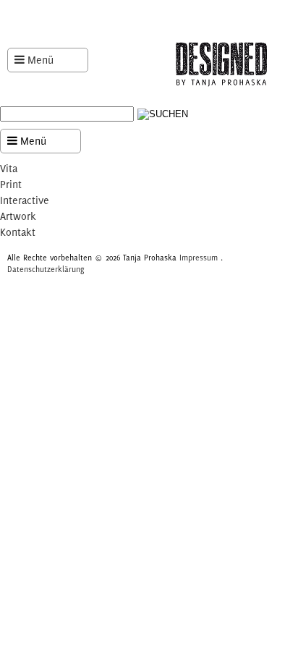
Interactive (24, 200)
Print (11, 184)
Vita (8, 168)
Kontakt (17, 232)
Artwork (18, 216)
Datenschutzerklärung (45, 269)
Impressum (198, 258)
